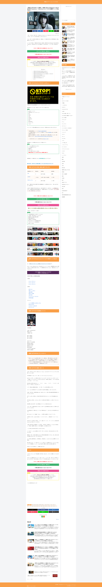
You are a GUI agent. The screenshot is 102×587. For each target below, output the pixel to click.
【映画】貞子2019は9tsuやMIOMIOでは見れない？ (40, 71)
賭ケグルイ (31, 289)
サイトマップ (73, 584)
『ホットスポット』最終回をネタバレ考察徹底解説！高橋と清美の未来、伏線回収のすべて (68, 77)
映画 (30, 504)
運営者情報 (56, 584)
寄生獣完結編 (31, 297)
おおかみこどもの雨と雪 (33, 305)
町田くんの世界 (31, 293)
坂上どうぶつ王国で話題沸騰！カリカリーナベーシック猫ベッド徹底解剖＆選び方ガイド (68, 72)
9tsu (35, 504)
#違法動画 (49, 132)
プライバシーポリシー (68, 584)
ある (46, 504)
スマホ (52, 504)
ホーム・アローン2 (32, 282)
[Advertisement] (43, 493)
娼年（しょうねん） (32, 290)
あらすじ (44, 504)
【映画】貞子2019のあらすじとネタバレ (39, 76)
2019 (33, 504)
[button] (56, 31)
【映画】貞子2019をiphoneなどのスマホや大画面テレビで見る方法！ (43, 73)
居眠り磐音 (31, 292)
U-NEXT (29, 176)
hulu (28, 173)
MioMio (41, 504)
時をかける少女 (31, 304)
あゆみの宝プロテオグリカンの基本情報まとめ (68, 68)
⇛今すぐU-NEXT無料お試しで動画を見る (43, 51)
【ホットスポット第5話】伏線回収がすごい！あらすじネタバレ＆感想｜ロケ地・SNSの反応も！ (68, 81)
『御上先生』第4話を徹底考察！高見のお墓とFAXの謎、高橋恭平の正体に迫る (68, 86)
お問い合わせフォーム (62, 584)
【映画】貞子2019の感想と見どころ (38, 77)
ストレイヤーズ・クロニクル (33, 296)
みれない (49, 504)
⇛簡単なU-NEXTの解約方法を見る (43, 57)
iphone (38, 504)
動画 (28, 504)
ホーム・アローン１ (32, 281)
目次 (42, 69)
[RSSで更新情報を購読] (44, 516)
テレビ (55, 504)
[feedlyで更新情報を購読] (42, 516)
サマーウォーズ (31, 307)
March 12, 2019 (45, 138)
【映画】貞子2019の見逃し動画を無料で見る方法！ (40, 72)
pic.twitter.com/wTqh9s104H (47, 136)
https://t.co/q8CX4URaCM (39, 136)
